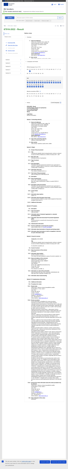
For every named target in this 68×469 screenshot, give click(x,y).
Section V (8, 69)
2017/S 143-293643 (47, 227)
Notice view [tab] (7, 33)
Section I (8, 59)
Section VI (8, 73)
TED (5, 25)
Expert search (37, 20)
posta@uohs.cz (38, 294)
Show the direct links (13, 45)
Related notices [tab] (8, 36)
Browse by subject (45, 20)
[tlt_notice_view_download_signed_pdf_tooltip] (30, 71)
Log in (54, 4)
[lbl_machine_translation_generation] (40, 91)
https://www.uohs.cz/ (43, 298)
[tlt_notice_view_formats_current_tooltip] (60, 102)
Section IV (8, 66)
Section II (8, 63)
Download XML (11, 42)
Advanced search (29, 20)
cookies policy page (26, 461)
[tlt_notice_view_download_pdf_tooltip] (27, 82)
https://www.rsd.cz (41, 55)
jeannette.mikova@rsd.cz (39, 52)
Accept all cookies (45, 461)
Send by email (11, 50)
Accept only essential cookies (58, 461)
